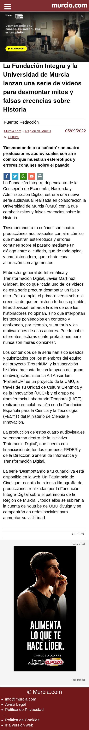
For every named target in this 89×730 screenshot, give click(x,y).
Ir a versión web (19, 725)
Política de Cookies (22, 720)
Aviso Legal (15, 704)
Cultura (78, 534)
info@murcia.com (20, 699)
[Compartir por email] (31, 176)
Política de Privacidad (24, 709)
